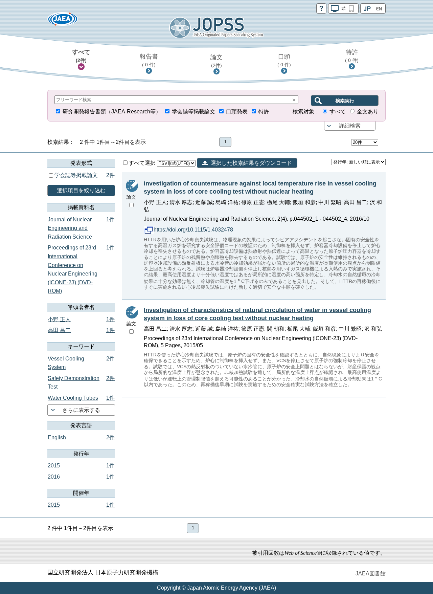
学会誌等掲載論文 (193, 111)
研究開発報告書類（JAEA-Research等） (112, 111)
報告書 (149, 60)
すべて (81, 56)
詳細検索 (350, 126)
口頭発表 (237, 111)
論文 (216, 61)
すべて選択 (143, 163)
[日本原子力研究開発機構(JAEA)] (62, 21)
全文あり (368, 111)
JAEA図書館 (371, 573)
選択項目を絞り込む (81, 190)
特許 (352, 56)
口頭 (284, 60)
